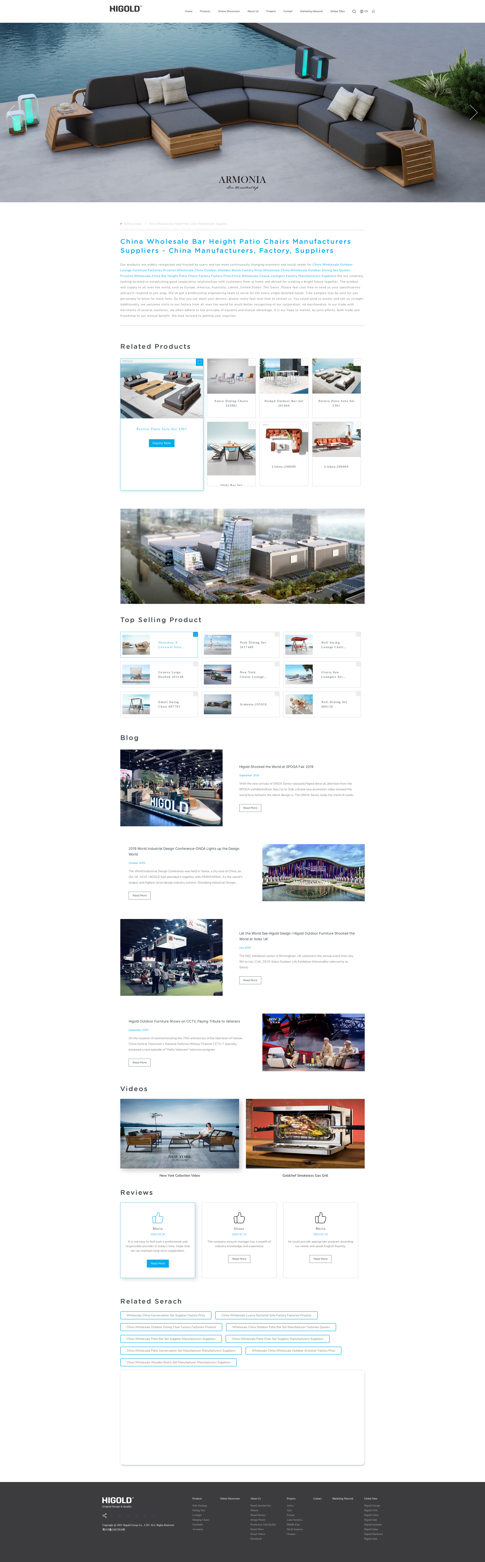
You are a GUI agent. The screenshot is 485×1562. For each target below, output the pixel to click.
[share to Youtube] (121, 1515)
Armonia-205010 (253, 704)
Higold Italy (370, 1519)
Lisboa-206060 (336, 466)
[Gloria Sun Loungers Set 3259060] (358, 664)
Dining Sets (198, 1510)
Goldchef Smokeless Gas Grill (305, 1175)
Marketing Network (311, 11)
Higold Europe (372, 1505)
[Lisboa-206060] (357, 425)
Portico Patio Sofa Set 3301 (162, 429)
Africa (290, 1505)
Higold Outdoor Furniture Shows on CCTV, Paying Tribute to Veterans (184, 1021)
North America (295, 1529)
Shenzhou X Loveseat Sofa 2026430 (169, 645)
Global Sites (337, 11)
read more (250, 807)
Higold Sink (370, 1538)
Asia (289, 1510)
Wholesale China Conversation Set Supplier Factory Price (166, 1315)
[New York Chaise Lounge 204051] (277, 664)
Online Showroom (229, 11)
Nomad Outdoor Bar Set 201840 (284, 403)
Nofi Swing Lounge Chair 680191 (332, 645)
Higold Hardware (373, 1534)
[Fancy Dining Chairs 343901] (252, 362)
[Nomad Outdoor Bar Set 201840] (304, 362)
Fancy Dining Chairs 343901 (231, 403)
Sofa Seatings (199, 1505)
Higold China (371, 1515)
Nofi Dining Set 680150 (334, 704)
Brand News (257, 1529)
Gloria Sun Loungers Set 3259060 (332, 675)
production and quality (263, 1524)
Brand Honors (257, 1515)
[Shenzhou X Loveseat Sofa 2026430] (195, 634)
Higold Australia (373, 1524)
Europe (291, 1515)
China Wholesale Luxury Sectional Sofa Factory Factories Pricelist (266, 1315)
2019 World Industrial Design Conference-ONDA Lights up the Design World (184, 851)
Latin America (294, 1519)
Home (188, 11)
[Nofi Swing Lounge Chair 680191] (358, 634)
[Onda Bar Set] (252, 425)
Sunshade (197, 1524)
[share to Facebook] (112, 1515)
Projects (271, 11)
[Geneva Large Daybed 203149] (195, 664)
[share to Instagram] (146, 1515)
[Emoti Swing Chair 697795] (195, 694)
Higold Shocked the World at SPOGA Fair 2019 (276, 767)
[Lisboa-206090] (304, 425)
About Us (253, 11)
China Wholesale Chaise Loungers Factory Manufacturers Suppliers (284, 276)
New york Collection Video (180, 1175)
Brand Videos (257, 1534)
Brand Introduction (260, 1505)
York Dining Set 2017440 (253, 645)
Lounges (197, 1515)
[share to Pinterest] (155, 1515)
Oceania (291, 1534)
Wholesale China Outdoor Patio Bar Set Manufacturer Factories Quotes (281, 1327)
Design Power (257, 1519)
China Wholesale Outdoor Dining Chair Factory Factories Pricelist (171, 1327)
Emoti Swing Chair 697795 (169, 704)
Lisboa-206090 (284, 466)
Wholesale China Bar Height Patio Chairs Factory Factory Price (182, 276)
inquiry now (162, 443)
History (254, 1510)
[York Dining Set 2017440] (277, 634)
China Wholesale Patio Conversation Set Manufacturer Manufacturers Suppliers (181, 1351)
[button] (11, 112)
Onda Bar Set (231, 485)
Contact (288, 11)
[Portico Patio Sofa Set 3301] (199, 362)
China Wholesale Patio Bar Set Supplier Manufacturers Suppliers (171, 1339)
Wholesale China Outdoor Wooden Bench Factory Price (219, 270)
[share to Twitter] (138, 1515)
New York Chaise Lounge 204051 (252, 675)
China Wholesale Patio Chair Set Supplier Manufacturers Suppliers (277, 1339)
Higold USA (371, 1510)
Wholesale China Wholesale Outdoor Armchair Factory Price (293, 1351)
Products (205, 11)
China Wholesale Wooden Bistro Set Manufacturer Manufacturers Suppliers (179, 1362)
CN (366, 11)
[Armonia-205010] (277, 694)
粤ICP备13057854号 (113, 1529)
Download (255, 1538)
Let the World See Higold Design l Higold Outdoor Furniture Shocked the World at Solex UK (297, 936)
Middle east (293, 1524)
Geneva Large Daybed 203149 (171, 674)
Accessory (197, 1529)
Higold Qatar (371, 1529)
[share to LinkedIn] (129, 1515)
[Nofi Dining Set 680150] (358, 694)
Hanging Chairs (200, 1519)
